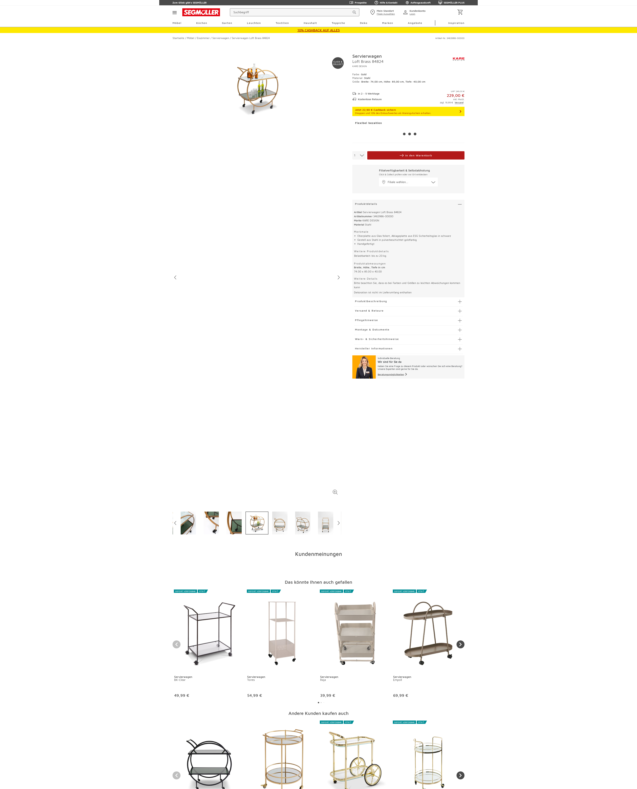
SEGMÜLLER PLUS (454, 2)
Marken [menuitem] (387, 22)
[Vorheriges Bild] (175, 277)
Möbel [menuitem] (177, 22)
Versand (459, 102)
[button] (335, 492)
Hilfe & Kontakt (388, 2)
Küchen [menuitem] (201, 22)
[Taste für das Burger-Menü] (175, 12)
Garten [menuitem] (227, 22)
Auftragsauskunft (420, 2)
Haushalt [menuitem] (310, 22)
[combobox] (359, 155)
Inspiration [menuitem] (456, 22)
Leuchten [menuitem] (254, 22)
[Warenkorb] (460, 12)
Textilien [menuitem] (282, 22)
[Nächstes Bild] (338, 277)
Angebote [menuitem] (415, 22)
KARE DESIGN (359, 66)
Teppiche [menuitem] (338, 22)
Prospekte (361, 2)
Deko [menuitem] (363, 22)
